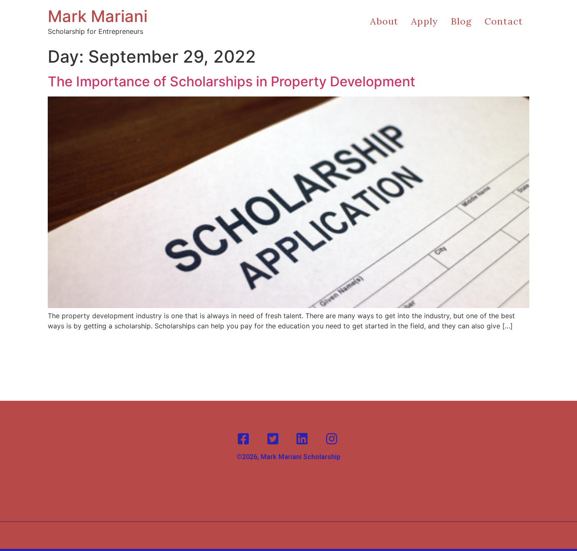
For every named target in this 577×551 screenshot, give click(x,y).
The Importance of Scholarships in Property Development (231, 81)
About (384, 21)
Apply (424, 21)
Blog (461, 21)
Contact (503, 21)
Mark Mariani (97, 16)
